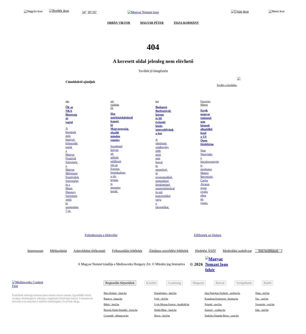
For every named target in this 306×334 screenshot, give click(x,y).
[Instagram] (138, 236)
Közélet (151, 283)
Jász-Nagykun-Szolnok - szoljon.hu (222, 293)
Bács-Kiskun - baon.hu (115, 293)
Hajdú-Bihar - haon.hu (165, 310)
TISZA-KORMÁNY (186, 22)
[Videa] (161, 236)
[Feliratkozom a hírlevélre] (59, 12)
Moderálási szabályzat (237, 251)
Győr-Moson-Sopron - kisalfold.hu (171, 304)
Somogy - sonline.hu (215, 310)
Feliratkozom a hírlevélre (101, 235)
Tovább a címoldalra (227, 85)
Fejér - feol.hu (161, 298)
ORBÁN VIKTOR (118, 22)
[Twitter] (150, 236)
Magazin (198, 283)
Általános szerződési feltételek (168, 251)
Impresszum (35, 251)
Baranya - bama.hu (113, 298)
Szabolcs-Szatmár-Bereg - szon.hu (222, 315)
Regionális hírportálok (119, 283)
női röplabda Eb (115, 105)
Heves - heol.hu (162, 315)
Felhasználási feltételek (127, 251)
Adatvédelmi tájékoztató (89, 251)
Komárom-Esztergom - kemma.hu (221, 298)
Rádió (267, 283)
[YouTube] (172, 236)
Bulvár (220, 283)
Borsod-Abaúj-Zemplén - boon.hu (120, 310)
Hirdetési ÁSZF (205, 251)
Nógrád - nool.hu (213, 304)
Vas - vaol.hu (261, 298)
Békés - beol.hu (111, 304)
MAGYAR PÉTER (152, 22)
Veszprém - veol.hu (264, 304)
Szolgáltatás (244, 283)
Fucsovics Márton (205, 103)
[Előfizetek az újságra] (240, 12)
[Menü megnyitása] (276, 12)
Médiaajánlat (58, 251)
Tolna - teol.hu (262, 293)
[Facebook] (127, 236)
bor (157, 101)
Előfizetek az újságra (207, 235)
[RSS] (184, 236)
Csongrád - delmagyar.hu (116, 315)
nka (67, 101)
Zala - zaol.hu (262, 310)
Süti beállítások (268, 251)
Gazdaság (174, 283)
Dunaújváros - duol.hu (165, 293)
